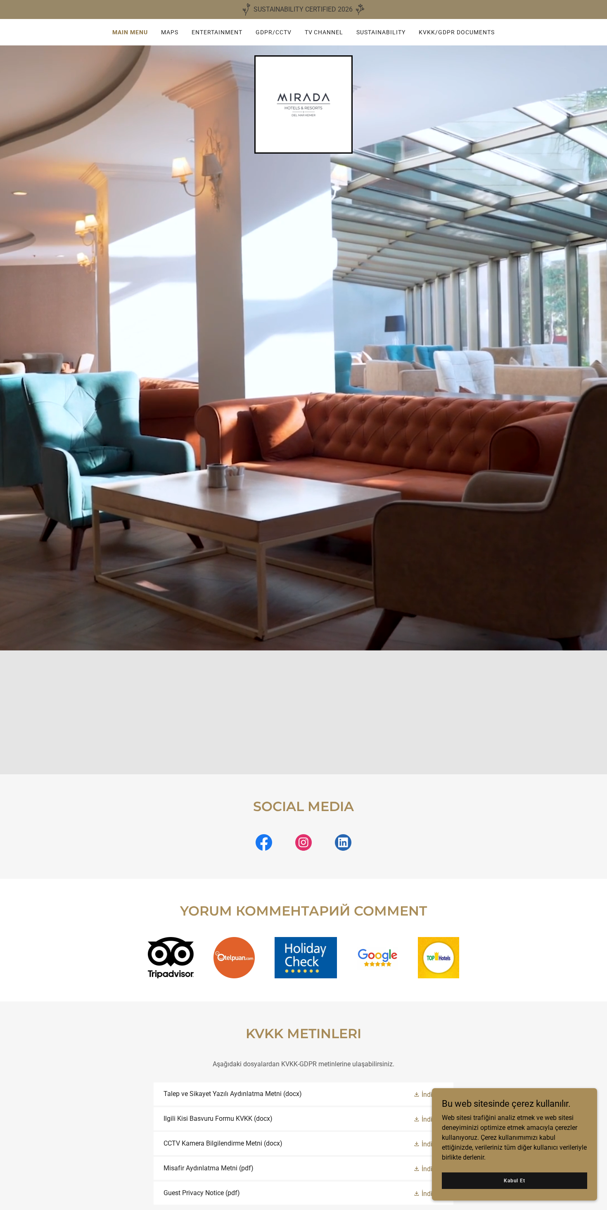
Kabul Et (514, 1180)
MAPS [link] (169, 32)
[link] (303, 104)
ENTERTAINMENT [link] (217, 32)
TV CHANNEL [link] (324, 32)
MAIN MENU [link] (130, 32)
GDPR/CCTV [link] (274, 32)
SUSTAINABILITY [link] (380, 32)
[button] (428, 1094)
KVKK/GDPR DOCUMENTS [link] (457, 32)
